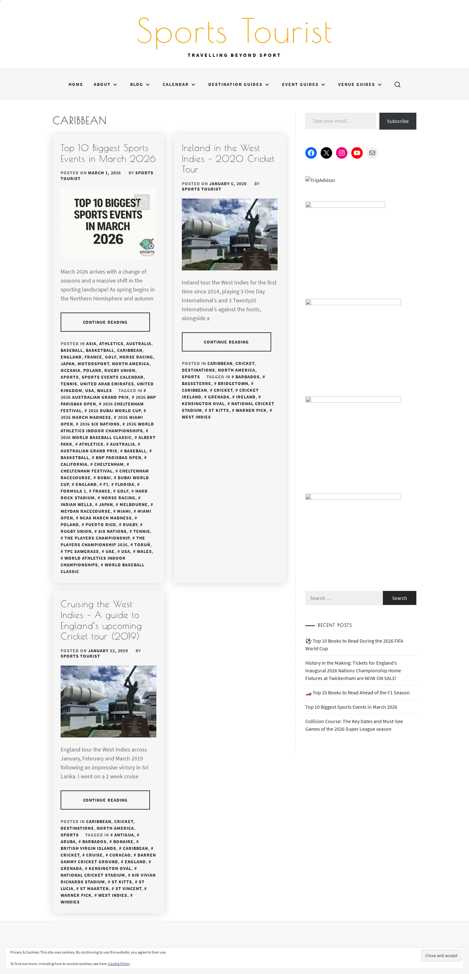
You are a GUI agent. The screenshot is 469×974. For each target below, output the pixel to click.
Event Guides (300, 84)
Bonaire (123, 841)
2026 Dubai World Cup (114, 410)
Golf (110, 357)
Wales (104, 390)
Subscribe (398, 121)
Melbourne (134, 504)
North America (130, 363)
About (102, 84)
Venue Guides (356, 84)
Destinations (198, 370)
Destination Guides (235, 84)
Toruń (142, 544)
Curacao (120, 855)
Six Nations (112, 531)
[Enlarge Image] (142, 202)
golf (123, 491)
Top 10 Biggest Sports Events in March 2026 (108, 153)
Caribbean (129, 350)
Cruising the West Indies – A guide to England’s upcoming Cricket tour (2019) (101, 620)
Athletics (111, 343)
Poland (92, 370)
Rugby (130, 524)
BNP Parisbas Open (118, 457)
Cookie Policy (119, 963)
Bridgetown (233, 383)
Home (76, 84)
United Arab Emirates (107, 384)
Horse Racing (136, 357)
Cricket (244, 363)
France (93, 357)
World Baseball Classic (103, 568)
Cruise (94, 855)
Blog (136, 84)
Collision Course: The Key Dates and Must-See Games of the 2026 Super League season (354, 725)
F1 (105, 484)
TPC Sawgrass (81, 551)
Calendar (176, 84)
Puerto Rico (101, 524)
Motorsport (93, 363)
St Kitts (219, 410)
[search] (397, 84)
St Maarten (94, 888)
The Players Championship (97, 538)
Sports (70, 377)
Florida (124, 484)
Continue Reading (105, 322)
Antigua (124, 835)
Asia (91, 343)
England (71, 357)
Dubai (104, 477)
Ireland (246, 397)
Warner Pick (251, 410)
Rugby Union (119, 370)
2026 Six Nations (100, 424)
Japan (68, 363)
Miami (124, 511)
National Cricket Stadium (228, 407)
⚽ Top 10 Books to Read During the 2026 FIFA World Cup (354, 645)
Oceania (70, 370)
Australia (138, 343)
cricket (223, 390)
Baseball (72, 350)
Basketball (100, 350)
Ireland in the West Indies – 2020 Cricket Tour (228, 158)
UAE (110, 551)
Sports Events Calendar (113, 377)
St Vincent (128, 888)
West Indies (112, 895)
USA (89, 390)
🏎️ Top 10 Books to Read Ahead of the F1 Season (357, 692)
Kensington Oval (110, 868)
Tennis (69, 384)
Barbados (247, 377)
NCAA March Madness (106, 518)
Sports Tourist (234, 30)
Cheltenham (109, 464)
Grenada (218, 397)
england (86, 484)
